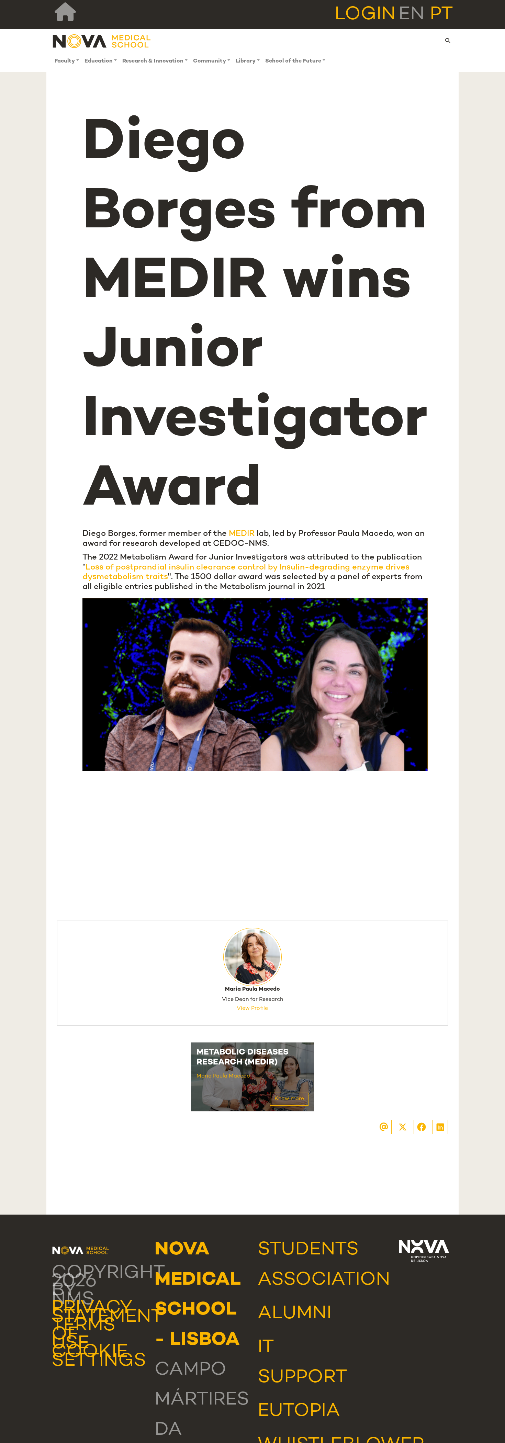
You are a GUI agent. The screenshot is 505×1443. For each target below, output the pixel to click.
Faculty (65, 61)
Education (99, 61)
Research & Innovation (152, 61)
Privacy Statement (107, 1312)
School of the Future (293, 61)
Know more (289, 1099)
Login (365, 15)
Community (209, 61)
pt (441, 15)
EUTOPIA (299, 1411)
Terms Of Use (83, 1334)
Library (246, 61)
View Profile (252, 1009)
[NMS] (102, 40)
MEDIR (242, 534)
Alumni (295, 1314)
